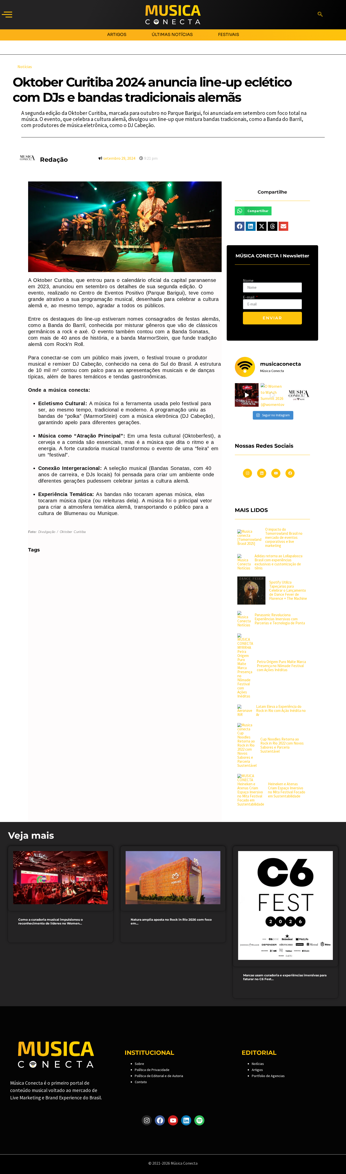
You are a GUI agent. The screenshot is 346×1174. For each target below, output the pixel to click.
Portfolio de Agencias (268, 1076)
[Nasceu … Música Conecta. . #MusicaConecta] (298, 395)
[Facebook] (290, 473)
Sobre (139, 1063)
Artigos (116, 34)
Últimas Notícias (172, 34)
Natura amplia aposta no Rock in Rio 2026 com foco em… (171, 921)
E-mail (249, 297)
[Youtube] (275, 473)
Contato (141, 1082)
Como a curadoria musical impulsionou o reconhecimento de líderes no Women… (50, 921)
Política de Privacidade (152, 1069)
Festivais (228, 34)
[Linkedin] (261, 473)
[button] (7, 15)
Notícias (258, 1063)
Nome (248, 280)
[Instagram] (247, 473)
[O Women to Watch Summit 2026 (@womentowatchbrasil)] (272, 395)
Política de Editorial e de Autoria (159, 1076)
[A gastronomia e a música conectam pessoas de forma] (246, 395)
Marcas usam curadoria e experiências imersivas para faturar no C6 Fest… (284, 977)
